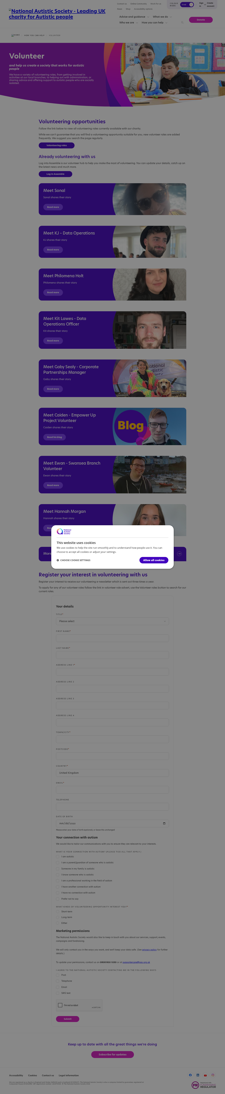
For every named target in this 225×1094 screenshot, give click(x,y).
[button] (73, 560)
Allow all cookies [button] (154, 560)
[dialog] (112, 547)
